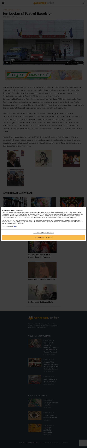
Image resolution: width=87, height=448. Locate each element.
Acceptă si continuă (43, 237)
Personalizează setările (44, 233)
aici (15, 226)
